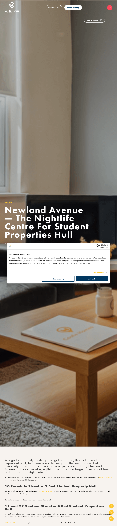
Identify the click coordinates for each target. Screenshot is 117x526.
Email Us (52, 7)
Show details (98, 272)
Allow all (91, 279)
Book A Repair (92, 20)
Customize (57, 279)
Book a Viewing (73, 7)
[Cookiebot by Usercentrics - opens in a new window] (98, 246)
